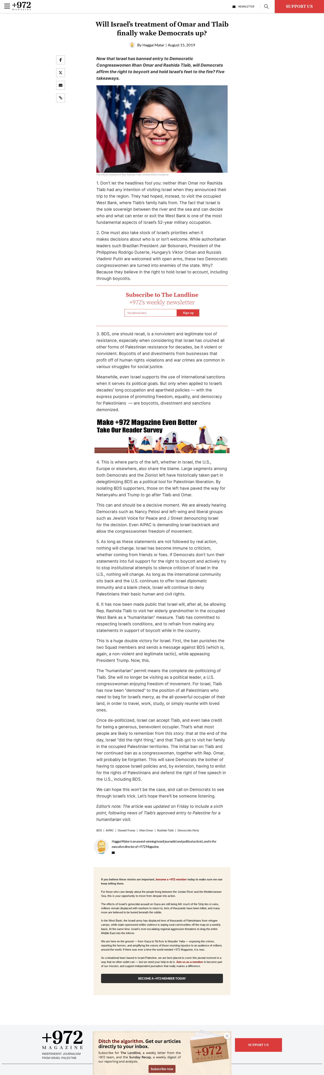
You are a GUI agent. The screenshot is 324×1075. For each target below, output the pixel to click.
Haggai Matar (153, 45)
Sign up (188, 313)
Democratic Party (188, 830)
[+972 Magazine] (21, 9)
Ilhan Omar (146, 830)
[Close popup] (227, 1036)
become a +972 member (171, 879)
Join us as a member (189, 961)
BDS (99, 830)
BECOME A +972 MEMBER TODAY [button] (162, 978)
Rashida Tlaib (165, 830)
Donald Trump (126, 830)
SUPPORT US (299, 6)
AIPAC (110, 830)
